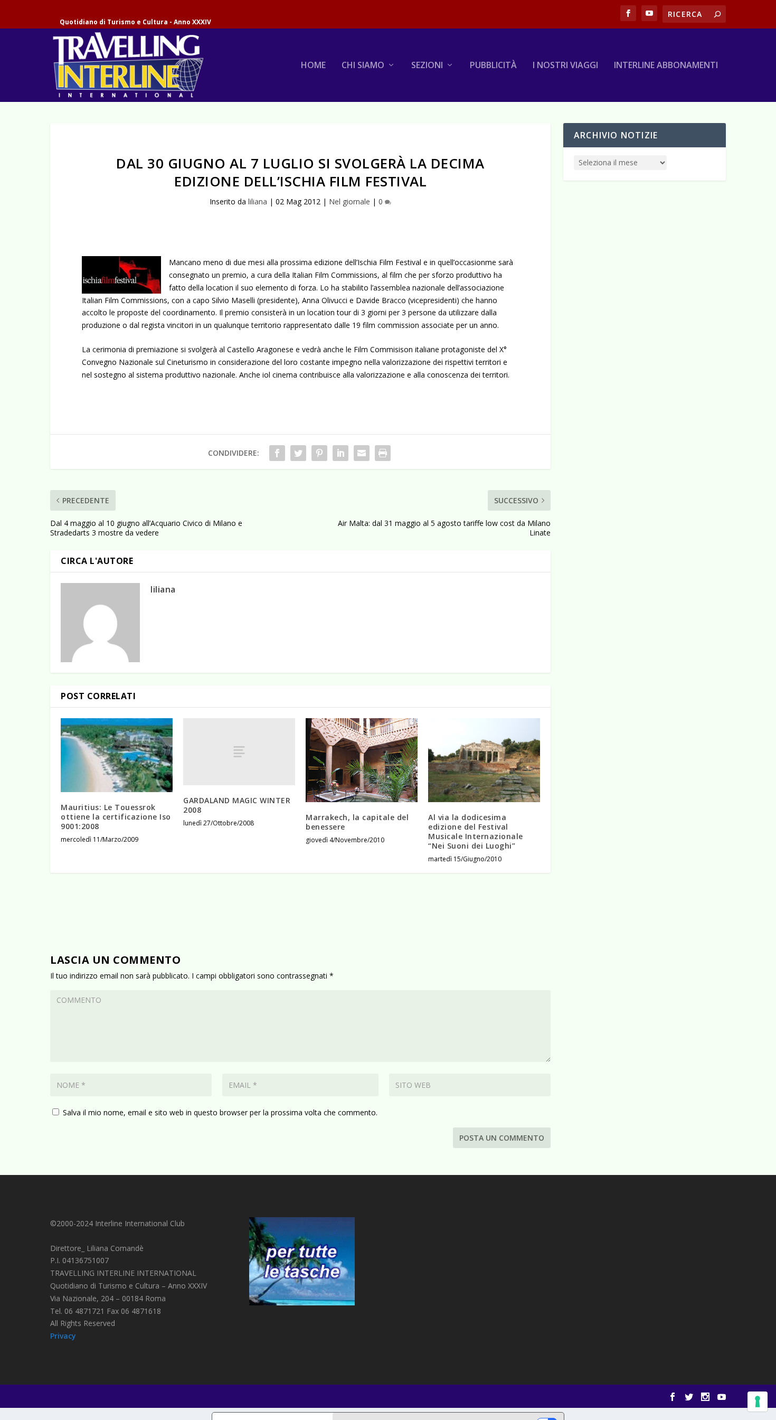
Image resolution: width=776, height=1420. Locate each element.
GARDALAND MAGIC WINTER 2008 (236, 805)
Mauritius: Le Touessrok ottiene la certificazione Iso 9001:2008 (116, 816)
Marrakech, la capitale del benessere (357, 822)
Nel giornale (349, 201)
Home (313, 66)
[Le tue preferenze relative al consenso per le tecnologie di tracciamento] (757, 1401)
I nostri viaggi (565, 66)
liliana (257, 201)
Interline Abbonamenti (666, 66)
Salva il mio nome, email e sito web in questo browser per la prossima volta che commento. (220, 1112)
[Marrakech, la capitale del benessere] (362, 760)
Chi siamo (363, 66)
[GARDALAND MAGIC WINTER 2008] (239, 751)
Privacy (63, 1336)
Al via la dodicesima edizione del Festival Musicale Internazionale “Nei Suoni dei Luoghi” (475, 831)
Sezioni (427, 66)
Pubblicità (493, 66)
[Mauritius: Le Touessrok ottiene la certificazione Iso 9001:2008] (117, 755)
